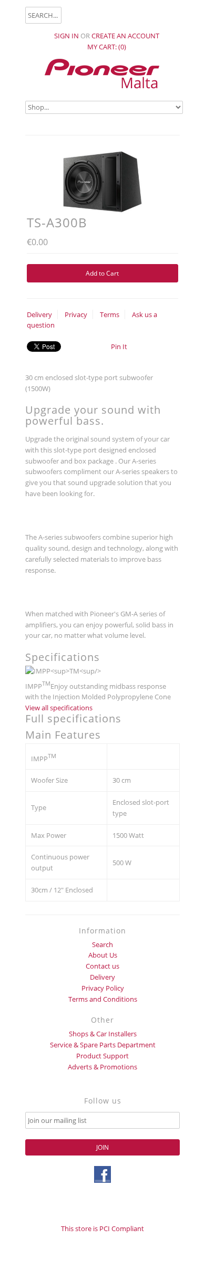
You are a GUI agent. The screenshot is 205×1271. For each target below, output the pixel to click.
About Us (102, 955)
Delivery (39, 314)
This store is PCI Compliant (102, 1228)
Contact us (102, 966)
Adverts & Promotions (102, 1067)
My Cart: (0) (106, 46)
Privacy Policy (102, 988)
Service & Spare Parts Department (103, 1044)
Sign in (66, 35)
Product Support (102, 1055)
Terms (109, 314)
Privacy (76, 314)
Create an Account (125, 35)
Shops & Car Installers (103, 1033)
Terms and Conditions (102, 999)
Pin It (119, 346)
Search (102, 944)
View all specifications (59, 707)
